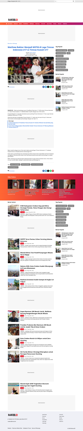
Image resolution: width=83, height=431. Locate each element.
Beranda (10, 43)
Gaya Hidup (49, 23)
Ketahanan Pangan (61, 64)
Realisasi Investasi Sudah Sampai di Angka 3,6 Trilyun (68, 107)
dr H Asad (71, 50)
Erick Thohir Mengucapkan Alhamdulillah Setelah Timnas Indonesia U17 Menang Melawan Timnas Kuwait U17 (31, 126)
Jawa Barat (10, 23)
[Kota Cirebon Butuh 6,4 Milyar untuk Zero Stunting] (13, 343)
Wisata (54, 23)
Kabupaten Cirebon (61, 61)
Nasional (16, 23)
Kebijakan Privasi (27, 428)
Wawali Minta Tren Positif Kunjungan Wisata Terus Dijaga (68, 93)
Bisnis (20, 23)
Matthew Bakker (25, 164)
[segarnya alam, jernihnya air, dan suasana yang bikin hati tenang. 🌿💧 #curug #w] (33, 184)
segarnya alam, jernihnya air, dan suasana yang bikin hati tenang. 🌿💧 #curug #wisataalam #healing (32, 192)
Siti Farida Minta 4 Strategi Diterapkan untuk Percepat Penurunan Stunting (36, 353)
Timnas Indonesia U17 (37, 164)
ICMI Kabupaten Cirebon (62, 58)
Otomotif (43, 23)
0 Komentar (12, 87)
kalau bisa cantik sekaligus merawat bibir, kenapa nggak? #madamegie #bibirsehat (49, 191)
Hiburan (59, 23)
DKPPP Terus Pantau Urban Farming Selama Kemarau (67, 86)
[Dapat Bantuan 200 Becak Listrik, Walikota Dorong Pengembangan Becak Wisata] (13, 316)
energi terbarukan (61, 53)
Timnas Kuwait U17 (13, 167)
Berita (22, 243)
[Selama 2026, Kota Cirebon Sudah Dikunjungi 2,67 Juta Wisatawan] (58, 101)
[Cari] (73, 1)
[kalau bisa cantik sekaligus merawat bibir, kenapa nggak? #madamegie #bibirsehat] (50, 184)
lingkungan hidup (61, 67)
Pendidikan (25, 23)
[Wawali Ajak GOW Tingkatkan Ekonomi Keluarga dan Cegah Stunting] (13, 388)
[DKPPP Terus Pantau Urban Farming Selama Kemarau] (58, 87)
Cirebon (22, 212)
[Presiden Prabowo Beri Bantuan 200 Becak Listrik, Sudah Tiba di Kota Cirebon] (13, 329)
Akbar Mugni (33, 52)
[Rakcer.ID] (13, 20)
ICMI (68, 53)
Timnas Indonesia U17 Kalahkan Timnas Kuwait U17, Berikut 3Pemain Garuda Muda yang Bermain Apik (31, 123)
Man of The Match (15, 164)
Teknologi (37, 23)
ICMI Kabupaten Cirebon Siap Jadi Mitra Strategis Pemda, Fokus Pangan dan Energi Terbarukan (68, 79)
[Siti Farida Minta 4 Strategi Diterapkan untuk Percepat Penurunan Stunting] (13, 356)
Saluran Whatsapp (36, 428)
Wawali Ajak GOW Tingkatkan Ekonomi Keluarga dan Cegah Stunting (34, 385)
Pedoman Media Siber (17, 428)
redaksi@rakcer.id (12, 421)
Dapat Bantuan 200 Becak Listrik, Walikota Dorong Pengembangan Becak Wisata (35, 312)
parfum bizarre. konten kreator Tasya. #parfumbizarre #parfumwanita (15, 191)
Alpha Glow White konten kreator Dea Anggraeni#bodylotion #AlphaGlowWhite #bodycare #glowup (66, 192)
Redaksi (9, 428)
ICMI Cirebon (60, 56)
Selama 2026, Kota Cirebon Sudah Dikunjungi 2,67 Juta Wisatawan (67, 101)
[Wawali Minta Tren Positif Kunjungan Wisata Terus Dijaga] (58, 94)
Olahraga (32, 23)
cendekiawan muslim (61, 50)
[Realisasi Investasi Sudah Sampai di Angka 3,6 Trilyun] (58, 108)
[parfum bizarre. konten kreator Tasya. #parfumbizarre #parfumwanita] (16, 184)
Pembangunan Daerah (62, 70)
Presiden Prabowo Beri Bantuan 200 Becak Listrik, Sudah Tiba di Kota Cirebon (35, 326)
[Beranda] (6, 23)
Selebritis (65, 23)
